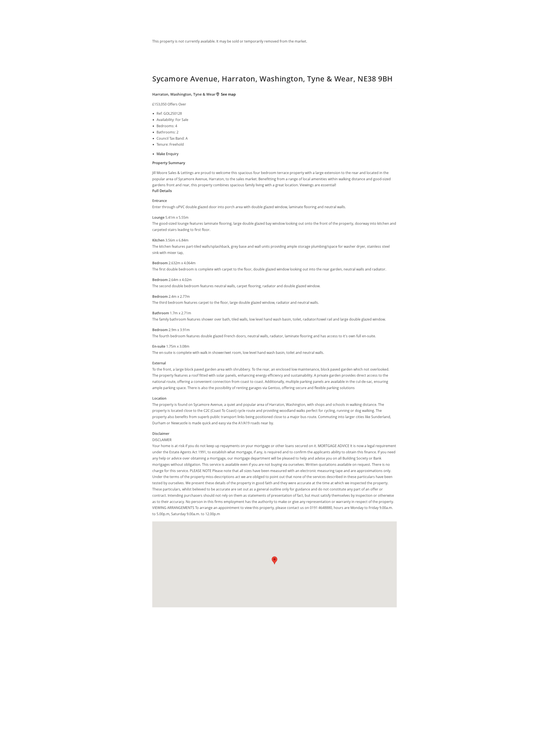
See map (227, 94)
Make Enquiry (167, 153)
